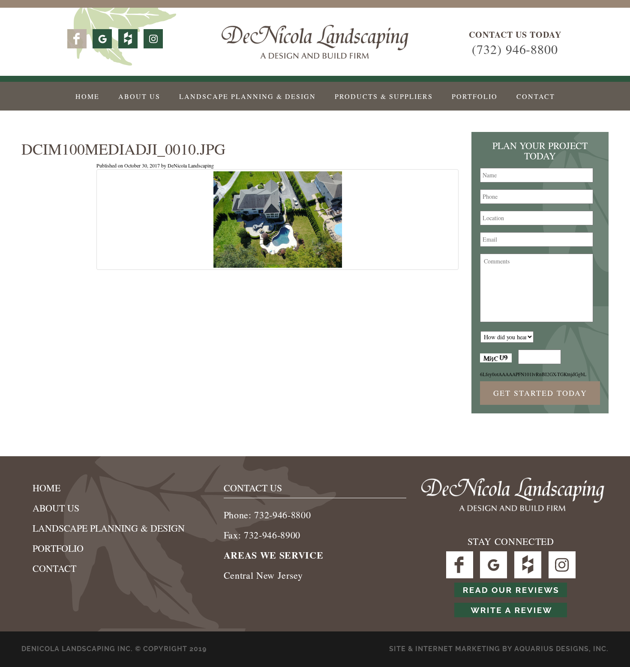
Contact (535, 96)
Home (87, 96)
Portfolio (475, 96)
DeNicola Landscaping (191, 165)
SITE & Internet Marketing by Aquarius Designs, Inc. (499, 649)
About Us (139, 96)
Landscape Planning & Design (247, 96)
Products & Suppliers (384, 96)
